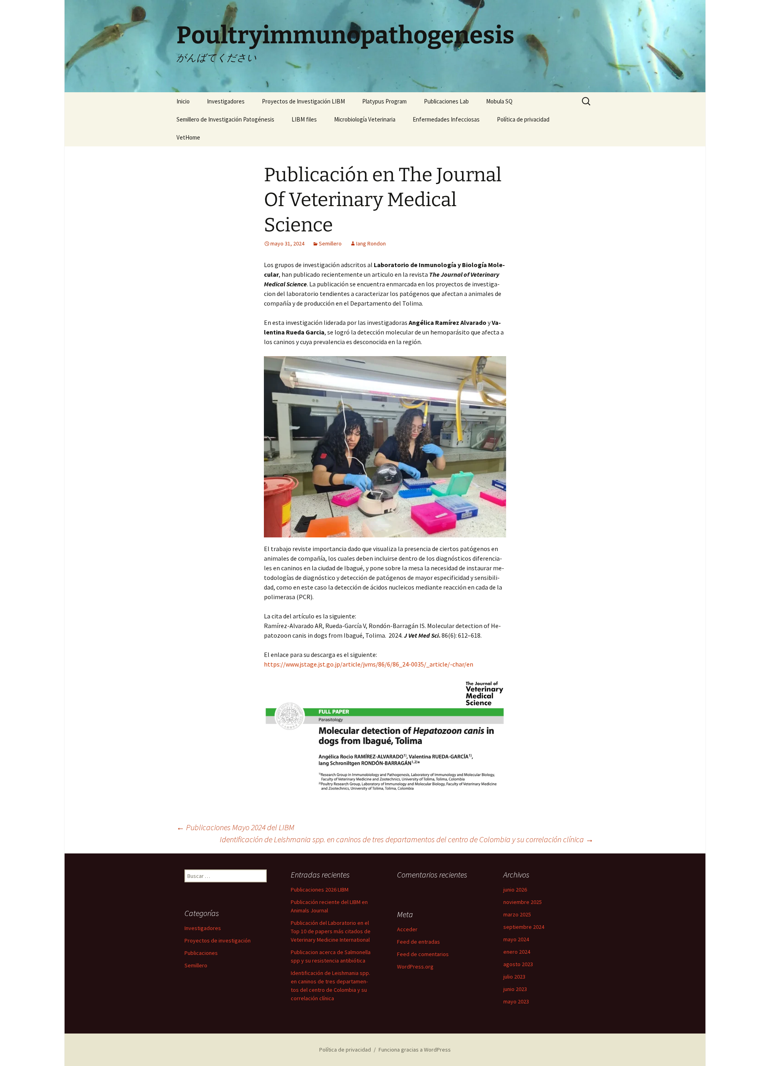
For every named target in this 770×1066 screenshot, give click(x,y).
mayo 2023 (516, 1001)
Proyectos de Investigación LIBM (303, 101)
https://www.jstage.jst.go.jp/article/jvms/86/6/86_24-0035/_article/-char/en (368, 664)
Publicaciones (201, 953)
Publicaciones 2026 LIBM (320, 889)
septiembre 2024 (523, 926)
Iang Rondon (371, 243)
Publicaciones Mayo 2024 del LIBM (235, 827)
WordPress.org (415, 966)
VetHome (188, 137)
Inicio (183, 101)
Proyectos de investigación (217, 940)
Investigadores (226, 101)
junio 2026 (515, 889)
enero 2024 (516, 951)
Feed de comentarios (423, 954)
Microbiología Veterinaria (364, 119)
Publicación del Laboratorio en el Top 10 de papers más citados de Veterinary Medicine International (331, 931)
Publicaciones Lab (446, 101)
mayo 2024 (516, 939)
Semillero (330, 243)
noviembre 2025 (522, 902)
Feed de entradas (418, 941)
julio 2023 (514, 976)
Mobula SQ (499, 101)
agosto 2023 (518, 964)
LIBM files (304, 119)
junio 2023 (515, 989)
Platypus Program (384, 101)
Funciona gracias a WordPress (415, 1049)
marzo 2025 (517, 914)
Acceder (407, 929)
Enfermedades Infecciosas (446, 119)
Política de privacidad (523, 119)
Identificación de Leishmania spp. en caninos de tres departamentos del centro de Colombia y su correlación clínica (407, 839)
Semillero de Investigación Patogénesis (225, 119)
